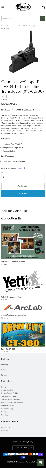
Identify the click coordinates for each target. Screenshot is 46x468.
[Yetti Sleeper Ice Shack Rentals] (23, 241)
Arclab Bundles (7, 390)
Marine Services (7, 405)
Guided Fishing (7, 409)
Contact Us (5, 427)
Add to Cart (23, 186)
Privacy (4, 375)
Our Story (5, 415)
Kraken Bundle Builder (9, 393)
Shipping (4, 365)
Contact (4, 412)
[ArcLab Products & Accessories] (23, 308)
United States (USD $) (21, 448)
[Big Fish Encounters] (23, 7)
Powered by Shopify (32, 462)
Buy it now (23, 193)
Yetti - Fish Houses (8, 396)
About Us (4, 430)
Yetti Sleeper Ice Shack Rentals (13, 262)
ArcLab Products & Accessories (13, 315)
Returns (4, 370)
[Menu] (5, 7)
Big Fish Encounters (18, 462)
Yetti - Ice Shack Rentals (10, 399)
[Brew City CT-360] (23, 334)
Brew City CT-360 (8, 349)
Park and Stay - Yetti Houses (12, 402)
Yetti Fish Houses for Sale (11, 297)
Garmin (4, 99)
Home (3, 26)
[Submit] (42, 18)
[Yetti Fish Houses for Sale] (23, 281)
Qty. (2, 173)
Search (16, 442)
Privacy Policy (27, 442)
